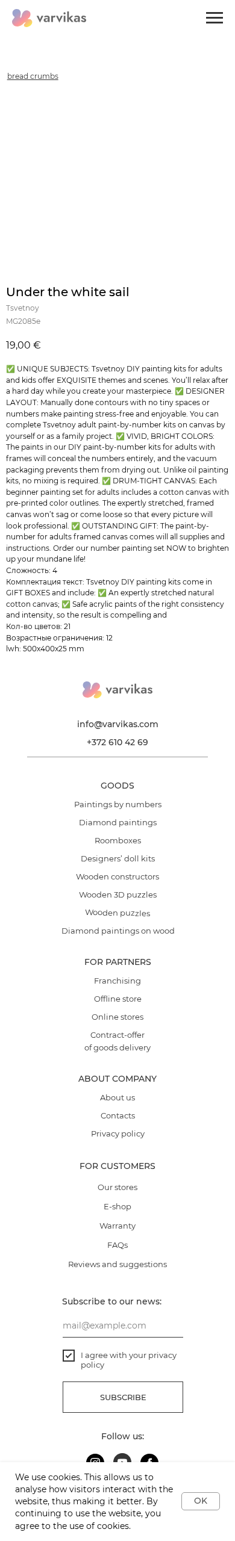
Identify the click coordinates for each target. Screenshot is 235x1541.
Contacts (118, 1115)
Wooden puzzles (117, 912)
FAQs (117, 1245)
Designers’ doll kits (118, 858)
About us (117, 1097)
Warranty (117, 1225)
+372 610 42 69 (117, 742)
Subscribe (123, 1397)
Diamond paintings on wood (118, 930)
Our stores (117, 1187)
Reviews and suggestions (117, 1264)
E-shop (117, 1206)
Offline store (118, 998)
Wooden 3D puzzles (118, 894)
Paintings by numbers (117, 804)
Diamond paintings (118, 822)
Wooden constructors (117, 876)
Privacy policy (118, 1133)
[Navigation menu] (214, 18)
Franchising (117, 980)
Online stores (117, 1017)
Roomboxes (118, 840)
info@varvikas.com (117, 724)
